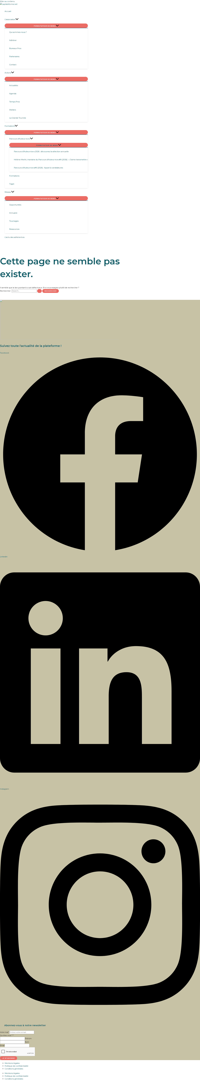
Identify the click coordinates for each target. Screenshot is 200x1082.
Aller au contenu (7, 1)
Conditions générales (14, 1069)
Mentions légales (12, 1063)
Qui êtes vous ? (7, 1035)
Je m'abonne (8, 1058)
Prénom (28, 1039)
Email (2, 1045)
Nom (27, 1042)
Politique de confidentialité (16, 1066)
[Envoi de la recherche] (39, 291)
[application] (17, 19)
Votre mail (4, 1032)
